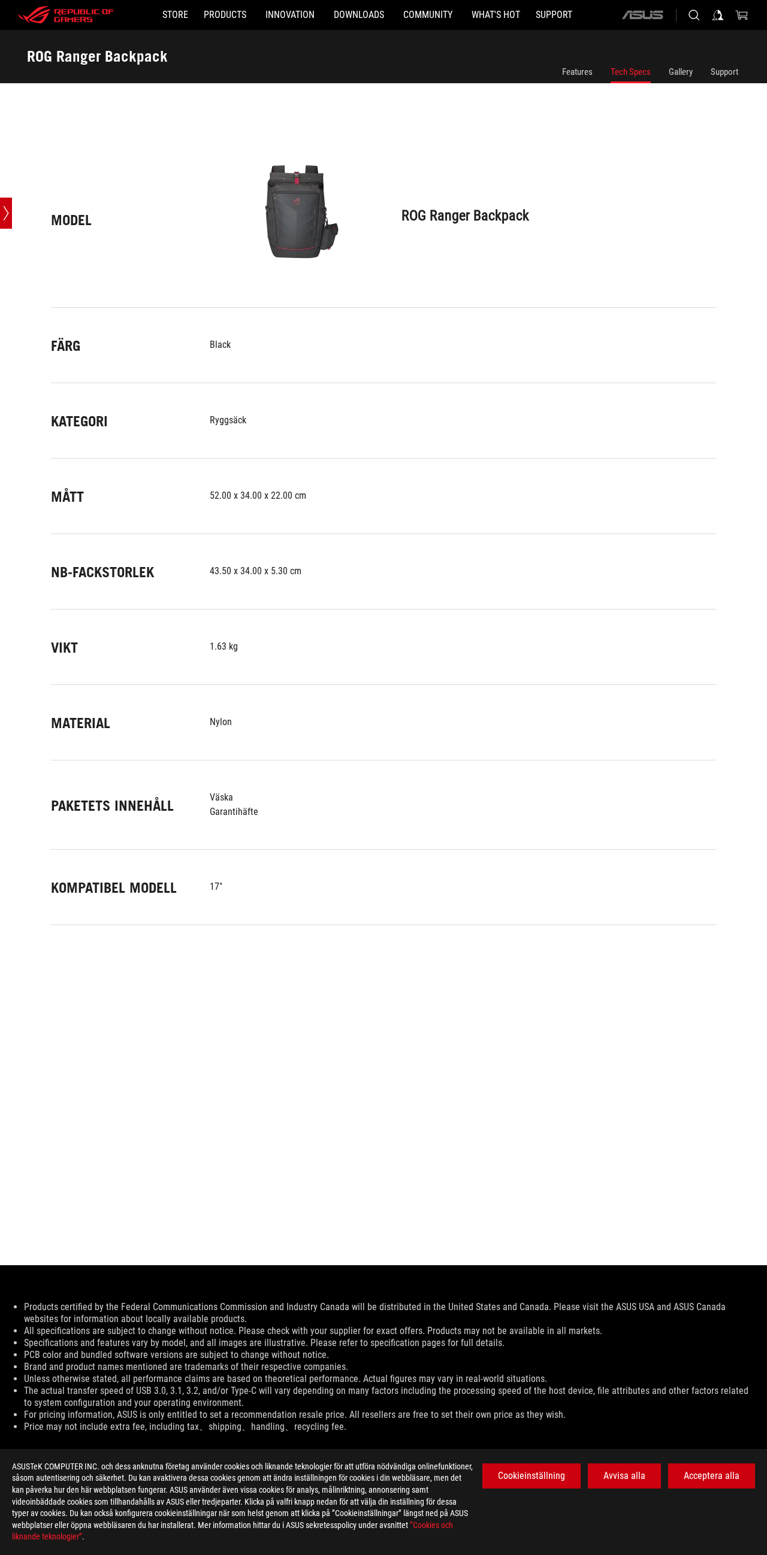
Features (577, 71)
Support (724, 71)
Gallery (681, 71)
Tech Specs (631, 71)
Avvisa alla (624, 1475)
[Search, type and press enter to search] (694, 15)
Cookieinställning (531, 1475)
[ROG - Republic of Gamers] (66, 15)
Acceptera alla (711, 1475)
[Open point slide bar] (6, 213)
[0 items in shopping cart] (742, 15)
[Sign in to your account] (718, 15)
